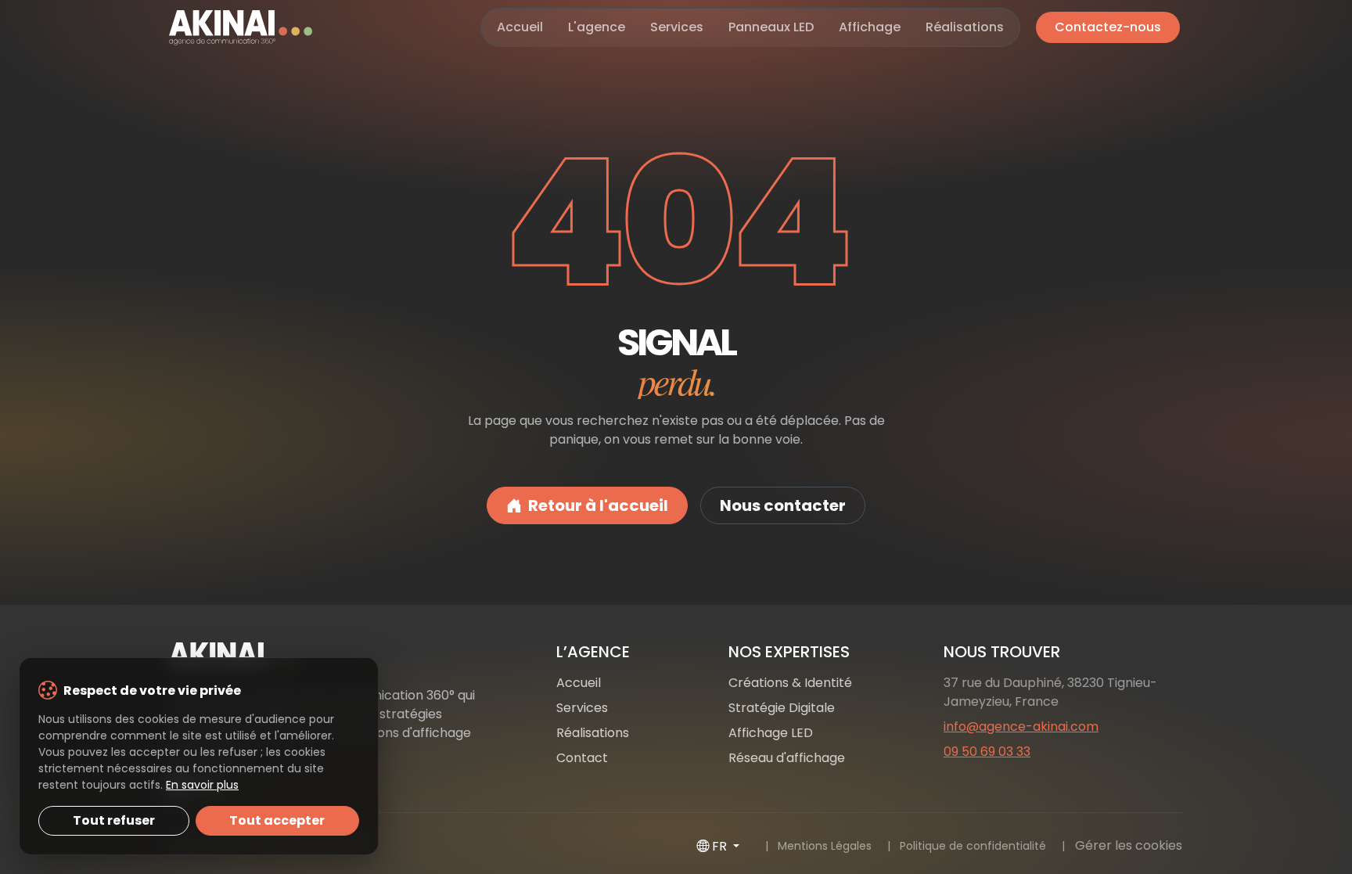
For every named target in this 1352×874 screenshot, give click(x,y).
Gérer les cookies (1128, 845)
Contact (582, 758)
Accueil (520, 27)
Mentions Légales (825, 846)
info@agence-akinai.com (1021, 727)
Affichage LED (770, 733)
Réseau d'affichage (786, 758)
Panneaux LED (771, 27)
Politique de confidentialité (973, 846)
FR (721, 846)
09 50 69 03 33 (987, 752)
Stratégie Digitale (781, 708)
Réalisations (965, 27)
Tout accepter (277, 820)
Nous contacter (783, 505)
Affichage (870, 27)
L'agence (596, 27)
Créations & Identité (790, 683)
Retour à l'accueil (598, 505)
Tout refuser (114, 820)
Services (676, 27)
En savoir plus (202, 785)
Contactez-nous (1108, 27)
